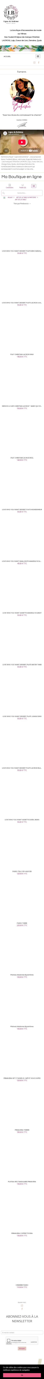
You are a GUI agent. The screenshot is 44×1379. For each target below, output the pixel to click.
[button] (22, 186)
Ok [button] (22, 1375)
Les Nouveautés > (22, 48)
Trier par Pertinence (21, 204)
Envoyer (22, 1348)
